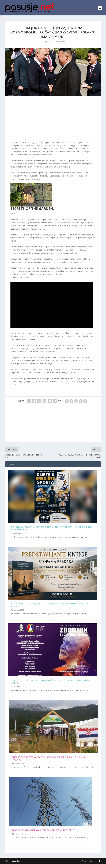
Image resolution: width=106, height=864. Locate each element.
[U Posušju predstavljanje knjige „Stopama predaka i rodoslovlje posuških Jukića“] (52, 573)
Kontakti (92, 861)
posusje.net (17, 861)
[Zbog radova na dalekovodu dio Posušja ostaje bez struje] (50, 801)
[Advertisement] (53, 119)
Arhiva (84, 861)
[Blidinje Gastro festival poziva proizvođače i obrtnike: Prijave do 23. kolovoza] (53, 726)
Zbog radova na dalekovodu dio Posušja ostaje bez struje (43, 830)
